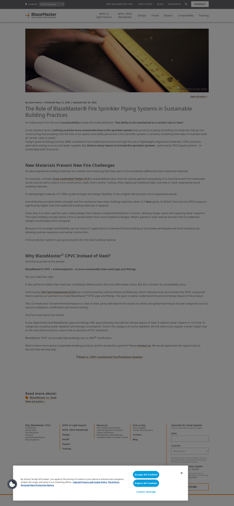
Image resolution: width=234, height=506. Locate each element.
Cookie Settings (146, 491)
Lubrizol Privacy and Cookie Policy (90, 482)
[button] (12, 484)
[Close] (181, 473)
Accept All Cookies (146, 474)
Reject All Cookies (146, 483)
